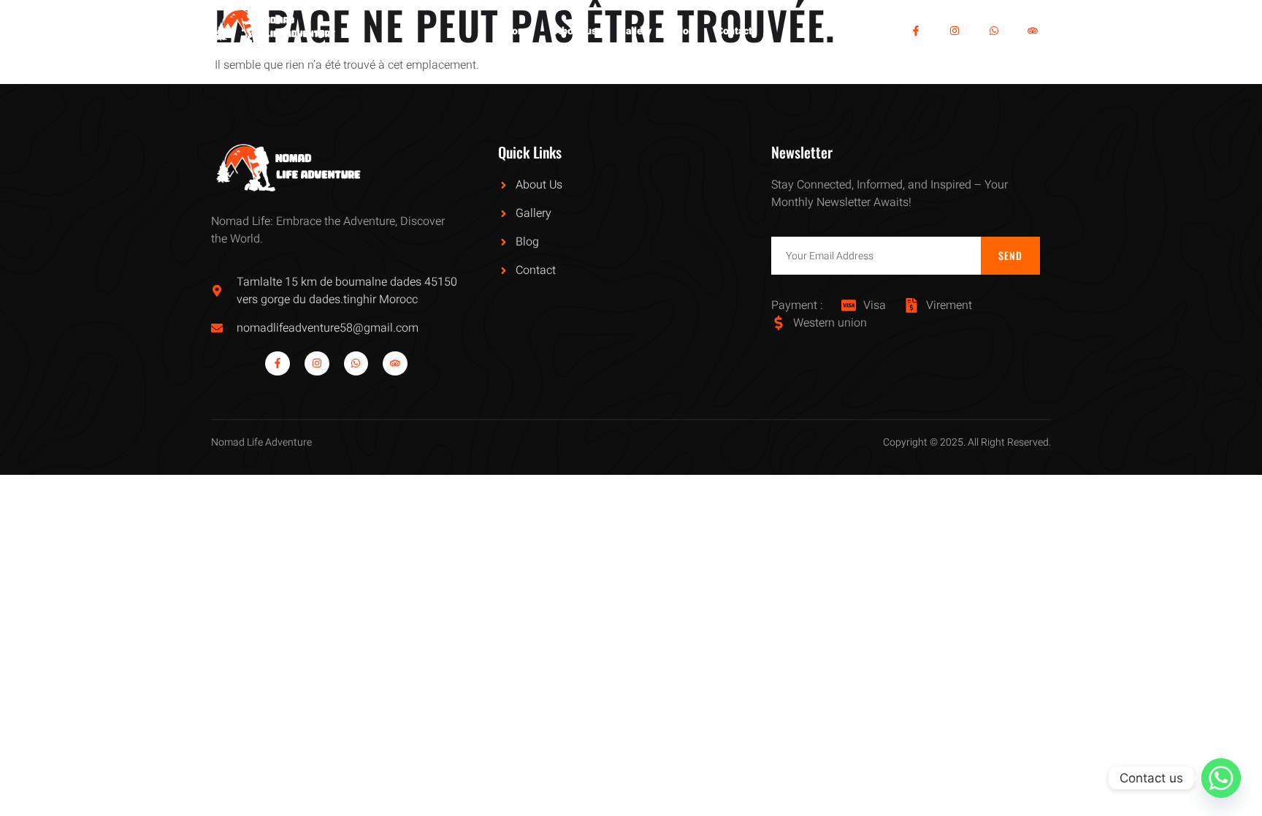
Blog (684, 31)
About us (575, 31)
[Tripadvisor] (1033, 30)
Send (1010, 255)
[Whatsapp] (994, 30)
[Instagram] (954, 30)
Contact (734, 31)
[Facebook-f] (915, 30)
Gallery (635, 31)
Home (518, 31)
